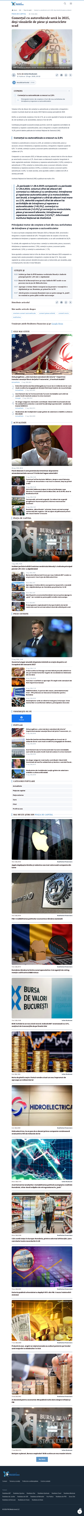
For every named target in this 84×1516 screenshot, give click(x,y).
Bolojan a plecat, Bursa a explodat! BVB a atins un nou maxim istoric (41, 1453)
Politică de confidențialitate (30, 1481)
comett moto (63, 313)
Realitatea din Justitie (8, 1496)
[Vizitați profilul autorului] (14, 75)
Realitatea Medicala (69, 1493)
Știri (20, 10)
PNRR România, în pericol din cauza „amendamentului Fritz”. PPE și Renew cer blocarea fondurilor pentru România (47, 693)
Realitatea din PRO (61, 1496)
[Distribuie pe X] (70, 75)
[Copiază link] (57, 75)
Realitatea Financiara (64, 862)
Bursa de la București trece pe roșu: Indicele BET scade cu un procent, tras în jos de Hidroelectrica (42, 281)
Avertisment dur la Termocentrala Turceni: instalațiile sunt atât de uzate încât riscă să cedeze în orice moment (41, 395)
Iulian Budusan (30, 74)
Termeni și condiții (15, 1481)
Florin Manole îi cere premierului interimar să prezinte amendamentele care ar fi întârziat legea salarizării (35, 472)
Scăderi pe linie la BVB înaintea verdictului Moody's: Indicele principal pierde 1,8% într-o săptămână (42, 275)
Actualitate (16, 382)
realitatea (17, 317)
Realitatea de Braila (37, 1500)
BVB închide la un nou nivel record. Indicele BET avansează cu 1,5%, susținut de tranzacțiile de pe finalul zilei (40, 1025)
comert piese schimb (47, 313)
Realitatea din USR (22, 1496)
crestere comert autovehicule (24, 313)
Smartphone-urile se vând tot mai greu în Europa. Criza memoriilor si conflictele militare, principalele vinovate (48, 702)
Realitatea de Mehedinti (37, 1496)
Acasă (15, 10)
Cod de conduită (45, 1481)
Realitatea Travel (56, 1493)
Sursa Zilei (72, 1496)
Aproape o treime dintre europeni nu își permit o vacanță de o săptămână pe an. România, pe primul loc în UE (43, 288)
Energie (18, 398)
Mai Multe (42, 1459)
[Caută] (65, 3)
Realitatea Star (31, 1493)
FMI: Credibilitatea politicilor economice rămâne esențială (37, 919)
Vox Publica (50, 1496)
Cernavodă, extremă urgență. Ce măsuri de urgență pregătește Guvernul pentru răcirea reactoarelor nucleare (46, 501)
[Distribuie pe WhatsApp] (66, 75)
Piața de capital (28, 10)
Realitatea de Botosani (9, 1500)
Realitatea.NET (6, 1493)
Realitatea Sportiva (18, 1493)
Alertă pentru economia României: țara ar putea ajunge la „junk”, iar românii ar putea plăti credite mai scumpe (44, 294)
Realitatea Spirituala (43, 1493)
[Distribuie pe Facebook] (61, 75)
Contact (4, 1481)
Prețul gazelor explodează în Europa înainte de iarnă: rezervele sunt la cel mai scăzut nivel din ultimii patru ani (48, 606)
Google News (57, 323)
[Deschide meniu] (71, 3)
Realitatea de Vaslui (24, 1500)
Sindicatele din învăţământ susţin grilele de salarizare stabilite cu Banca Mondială (47, 771)
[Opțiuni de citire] (79, 1511)
